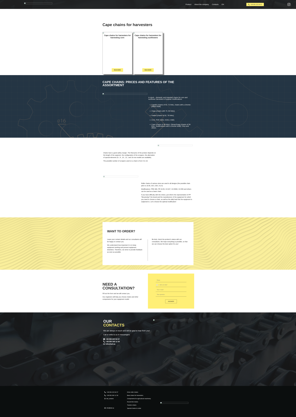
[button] (169, 113)
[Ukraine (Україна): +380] (157, 285)
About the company (201, 4)
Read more (117, 70)
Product (188, 4)
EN (223, 4)
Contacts (215, 4)
